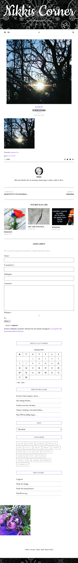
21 (26, 373)
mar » (23, 382)
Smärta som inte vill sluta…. (26, 405)
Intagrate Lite (14, 152)
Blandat (39, 107)
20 (20, 373)
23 (39, 373)
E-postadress (9, 265)
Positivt (47, 452)
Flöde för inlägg (22, 484)
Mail (27, 549)
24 (45, 373)
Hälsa (37, 447)
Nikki (8, 159)
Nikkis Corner (39, 11)
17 (45, 368)
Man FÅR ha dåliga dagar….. (26, 415)
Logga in (19, 479)
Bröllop (52, 443)
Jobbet (56, 447)
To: (5, 318)
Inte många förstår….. (24, 401)
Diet (20, 447)
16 (39, 368)
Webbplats (8, 274)
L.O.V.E (28, 452)
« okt (18, 382)
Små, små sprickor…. (37, 227)
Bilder (30, 443)
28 (26, 377)
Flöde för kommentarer (25, 489)
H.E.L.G (28, 447)
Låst (37, 452)
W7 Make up (23, 464)
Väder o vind (23, 460)
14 (26, 368)
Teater (41, 456)
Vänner (36, 460)
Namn (7, 256)
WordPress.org (21, 493)
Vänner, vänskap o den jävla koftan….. (30, 410)
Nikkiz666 (8, 232)
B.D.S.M (20, 443)
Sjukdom (21, 456)
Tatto (32, 456)
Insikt (46, 447)
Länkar (38, 549)
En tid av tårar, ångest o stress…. (28, 396)
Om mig (32, 549)
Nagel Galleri (49, 549)
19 (58, 368)
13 (19, 368)
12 (58, 363)
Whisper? (7, 312)
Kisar (20, 452)
